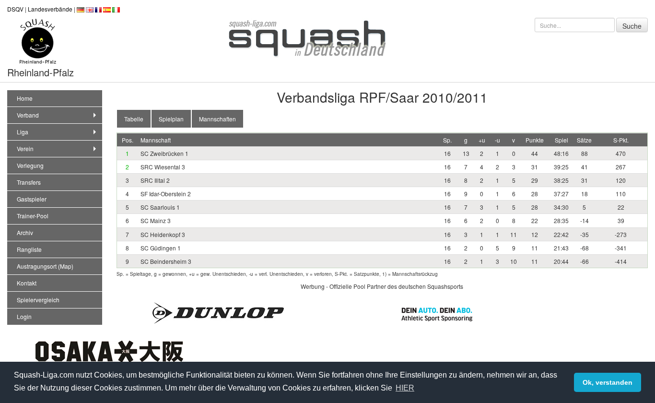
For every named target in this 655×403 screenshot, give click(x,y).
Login (24, 316)
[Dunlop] (218, 312)
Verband (28, 115)
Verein (25, 148)
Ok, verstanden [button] (607, 382)
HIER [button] (405, 388)
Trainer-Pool (32, 216)
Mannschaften (217, 119)
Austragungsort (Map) (45, 266)
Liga (22, 132)
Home (25, 98)
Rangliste (29, 249)
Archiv (25, 232)
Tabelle (133, 119)
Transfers (29, 182)
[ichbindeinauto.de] (437, 313)
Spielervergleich (38, 300)
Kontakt (26, 283)
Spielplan (171, 119)
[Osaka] (109, 350)
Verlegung (30, 165)
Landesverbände (50, 9)
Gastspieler (32, 199)
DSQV (15, 9)
